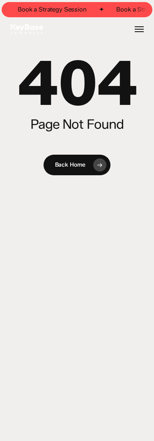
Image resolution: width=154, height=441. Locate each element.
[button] (139, 29)
